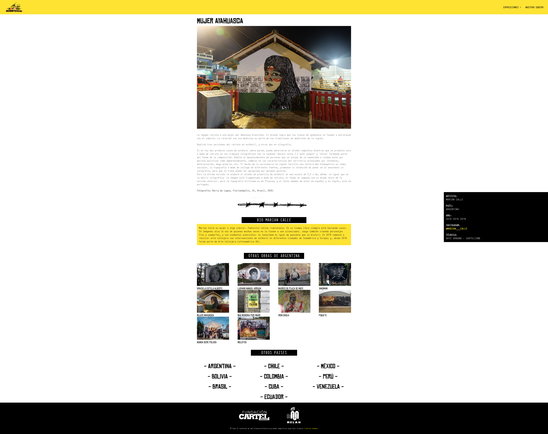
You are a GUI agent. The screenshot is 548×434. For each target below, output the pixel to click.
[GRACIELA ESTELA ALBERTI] (213, 274)
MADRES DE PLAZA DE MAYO (290, 288)
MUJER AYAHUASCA (205, 315)
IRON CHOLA (283, 315)
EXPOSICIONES (511, 7)
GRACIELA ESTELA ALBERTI (209, 288)
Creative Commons (311, 428)
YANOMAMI (323, 288)
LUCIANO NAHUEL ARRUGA (249, 288)
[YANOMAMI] (335, 274)
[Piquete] (335, 301)
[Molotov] (254, 328)
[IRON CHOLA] (294, 301)
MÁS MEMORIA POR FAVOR (249, 315)
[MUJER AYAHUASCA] (213, 301)
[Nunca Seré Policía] (213, 328)
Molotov (242, 342)
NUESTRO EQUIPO (534, 7)
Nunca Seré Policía (206, 342)
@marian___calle (456, 228)
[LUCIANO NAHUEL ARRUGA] (254, 274)
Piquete (323, 315)
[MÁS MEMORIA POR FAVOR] (254, 301)
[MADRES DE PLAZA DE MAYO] (294, 274)
